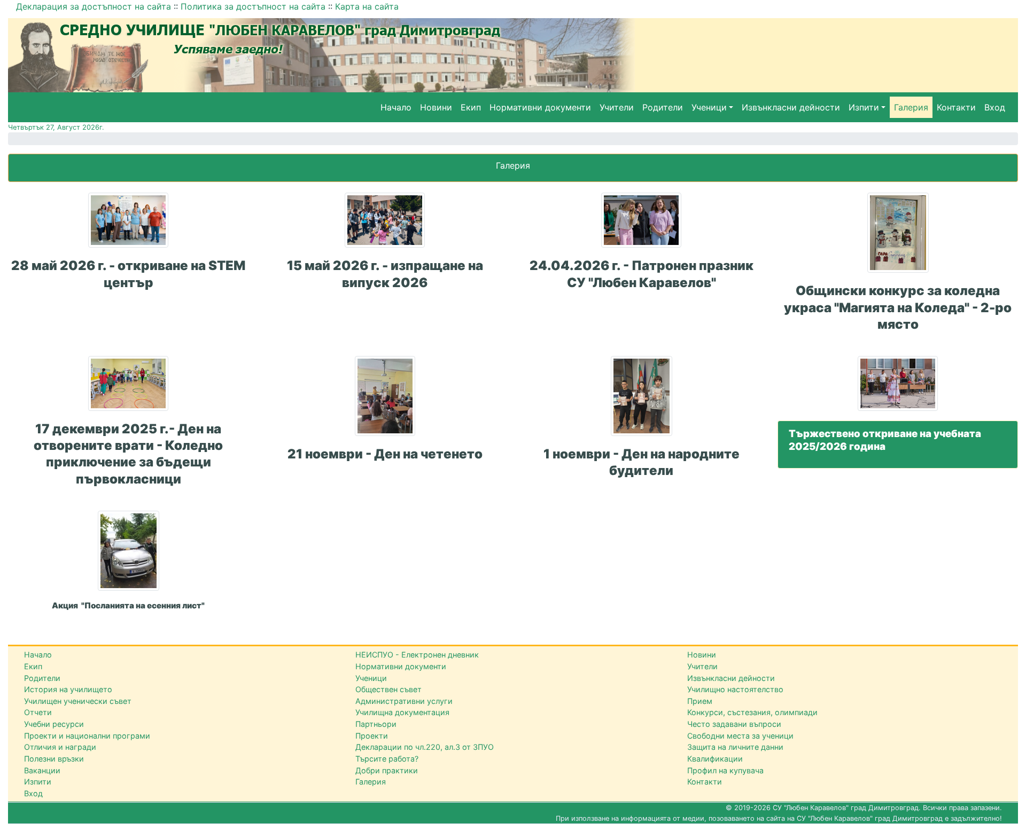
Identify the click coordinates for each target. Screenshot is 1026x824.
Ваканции (42, 770)
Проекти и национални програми (87, 735)
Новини (436, 107)
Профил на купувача (725, 770)
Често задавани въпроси (734, 723)
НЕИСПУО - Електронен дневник (417, 654)
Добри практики (386, 770)
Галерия (911, 107)
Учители (617, 107)
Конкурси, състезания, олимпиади (752, 712)
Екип (471, 107)
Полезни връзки (54, 758)
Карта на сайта (367, 6)
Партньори (376, 723)
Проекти (371, 735)
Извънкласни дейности (791, 107)
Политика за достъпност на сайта (253, 6)
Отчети (38, 712)
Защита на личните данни (735, 746)
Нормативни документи (540, 107)
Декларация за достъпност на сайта (93, 6)
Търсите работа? (386, 758)
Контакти (956, 107)
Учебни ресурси (54, 723)
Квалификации (715, 758)
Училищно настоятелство (735, 689)
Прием (699, 701)
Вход (994, 107)
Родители (662, 107)
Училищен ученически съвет (77, 701)
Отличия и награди (60, 746)
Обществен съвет (388, 689)
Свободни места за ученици (740, 735)
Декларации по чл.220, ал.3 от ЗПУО (424, 746)
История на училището (68, 689)
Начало (395, 107)
